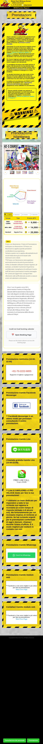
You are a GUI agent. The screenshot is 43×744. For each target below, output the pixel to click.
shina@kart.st (28, 5)
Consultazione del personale (14, 740)
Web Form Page (21, 589)
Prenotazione (33, 740)
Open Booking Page (23, 335)
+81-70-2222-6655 (21, 371)
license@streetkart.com (18, 69)
